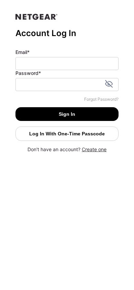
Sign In (67, 114)
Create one (94, 149)
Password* (28, 73)
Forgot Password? (101, 99)
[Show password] (109, 84)
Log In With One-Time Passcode (67, 133)
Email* (22, 52)
